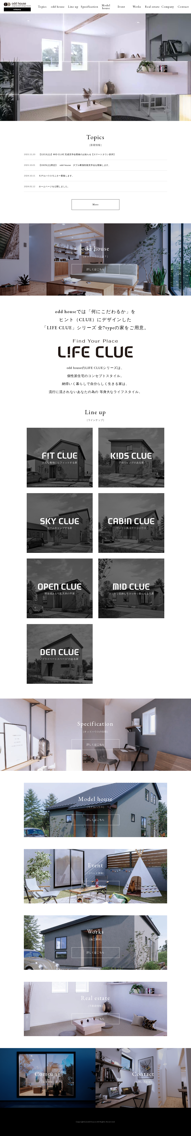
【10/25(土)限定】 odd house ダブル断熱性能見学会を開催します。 (75, 165)
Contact (183, 7)
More (95, 204)
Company (167, 7)
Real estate (152, 7)
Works (137, 7)
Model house (106, 6)
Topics (42, 7)
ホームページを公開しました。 (54, 186)
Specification (89, 7)
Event (121, 7)
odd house (58, 7)
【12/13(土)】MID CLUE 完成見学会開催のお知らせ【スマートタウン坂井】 (77, 154)
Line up (73, 7)
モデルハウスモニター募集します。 (56, 176)
